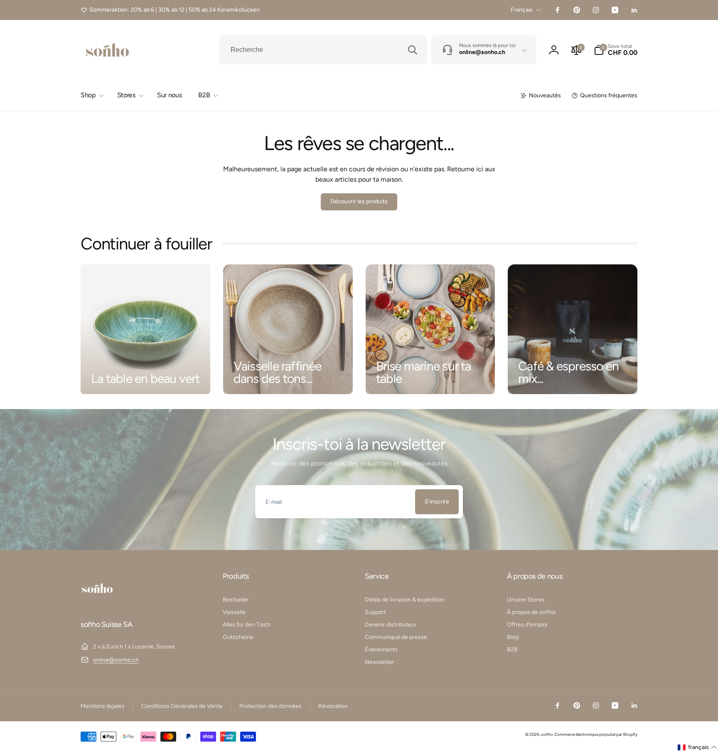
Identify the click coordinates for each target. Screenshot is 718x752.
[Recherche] (412, 50)
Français (522, 9)
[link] (170, 10)
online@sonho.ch (116, 659)
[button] (615, 50)
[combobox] (323, 49)
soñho (547, 734)
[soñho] (97, 602)
